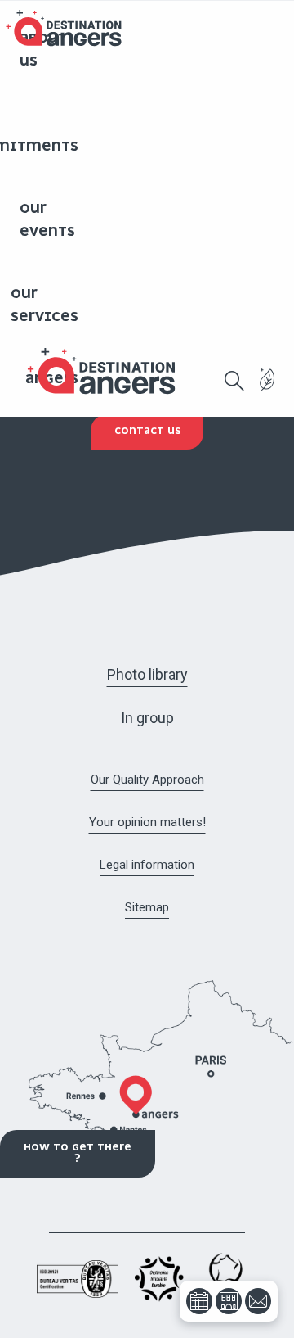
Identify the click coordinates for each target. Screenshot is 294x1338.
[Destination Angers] (109, 371)
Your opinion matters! (147, 822)
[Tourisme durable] (267, 389)
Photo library (147, 674)
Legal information (147, 864)
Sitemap (147, 907)
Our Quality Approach (147, 779)
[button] (234, 381)
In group (147, 717)
